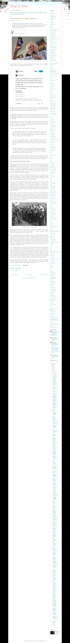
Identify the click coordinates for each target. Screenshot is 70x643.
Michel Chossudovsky (53, 192)
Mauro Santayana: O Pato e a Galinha (54, 583)
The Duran (52, 254)
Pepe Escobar (52, 217)
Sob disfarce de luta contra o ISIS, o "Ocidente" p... (54, 544)
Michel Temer (52, 194)
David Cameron (52, 80)
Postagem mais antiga (44, 274)
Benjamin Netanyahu (53, 55)
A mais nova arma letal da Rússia (54, 488)
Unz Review (52, 275)
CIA (51, 61)
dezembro (54, 372)
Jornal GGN (52, 166)
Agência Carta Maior (53, 327)
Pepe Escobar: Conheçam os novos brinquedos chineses (54, 571)
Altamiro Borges (54, 337)
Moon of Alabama (53, 195)
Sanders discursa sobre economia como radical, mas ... (54, 462)
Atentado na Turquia (53, 47)
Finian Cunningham (53, 125)
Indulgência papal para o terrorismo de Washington (54, 396)
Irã (50, 159)
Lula (51, 178)
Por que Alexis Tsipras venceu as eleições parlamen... (54, 379)
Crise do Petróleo (53, 75)
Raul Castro (52, 223)
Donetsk (51, 89)
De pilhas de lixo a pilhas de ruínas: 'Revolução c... (54, 567)
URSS (51, 268)
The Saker (52, 257)
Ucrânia (51, 271)
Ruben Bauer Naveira (53, 226)
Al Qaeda (51, 19)
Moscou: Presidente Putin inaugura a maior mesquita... (54, 418)
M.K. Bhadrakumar (53, 183)
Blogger (45, 640)
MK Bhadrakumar (53, 186)
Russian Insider (52, 323)
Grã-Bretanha (52, 142)
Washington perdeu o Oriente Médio (54, 400)
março (53, 624)
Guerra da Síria (52, 145)
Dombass (51, 86)
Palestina (51, 211)
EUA (51, 91)
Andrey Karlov (52, 33)
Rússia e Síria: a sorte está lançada (54, 575)
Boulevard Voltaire (53, 60)
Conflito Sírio (52, 69)
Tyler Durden (52, 266)
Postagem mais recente (14, 274)
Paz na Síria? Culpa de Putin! (54, 472)
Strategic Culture (53, 240)
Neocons (51, 200)
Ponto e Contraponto (55, 347)
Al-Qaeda (51, 22)
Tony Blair (51, 260)
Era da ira (51, 99)
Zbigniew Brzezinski (53, 290)
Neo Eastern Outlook (53, 198)
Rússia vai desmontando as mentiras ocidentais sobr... (54, 413)
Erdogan (51, 100)
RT (50, 307)
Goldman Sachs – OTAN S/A (54, 526)
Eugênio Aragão (52, 108)
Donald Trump (52, 88)
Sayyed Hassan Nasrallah (54, 231)
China (51, 66)
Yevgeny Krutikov (53, 289)
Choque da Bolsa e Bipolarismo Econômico (54, 609)
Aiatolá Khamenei (53, 18)
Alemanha (51, 25)
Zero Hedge (52, 314)
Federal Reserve (53, 122)
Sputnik (51, 236)
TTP (51, 250)
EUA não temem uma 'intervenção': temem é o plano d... (54, 523)
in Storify (17, 27)
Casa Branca (52, 64)
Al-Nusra (51, 21)
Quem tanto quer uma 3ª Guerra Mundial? (54, 444)
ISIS (51, 156)
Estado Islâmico (52, 105)
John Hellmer (52, 164)
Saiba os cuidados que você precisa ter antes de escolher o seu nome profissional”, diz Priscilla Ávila (55, 350)
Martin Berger (52, 189)
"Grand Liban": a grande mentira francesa (54, 558)
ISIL (51, 153)
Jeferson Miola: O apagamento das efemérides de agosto (54, 334)
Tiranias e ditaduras (54, 410)
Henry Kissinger (52, 147)
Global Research (53, 311)
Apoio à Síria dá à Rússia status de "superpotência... (54, 458)
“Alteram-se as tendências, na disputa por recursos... (54, 475)
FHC (51, 116)
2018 (52, 366)
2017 (52, 368)
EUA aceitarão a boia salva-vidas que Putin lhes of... (54, 427)
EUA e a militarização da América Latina (54, 540)
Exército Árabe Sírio (53, 113)
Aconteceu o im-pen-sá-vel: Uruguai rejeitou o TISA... (54, 439)
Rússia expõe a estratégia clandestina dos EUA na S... (54, 499)
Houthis (51, 152)
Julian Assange (52, 170)
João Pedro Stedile (53, 169)
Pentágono (52, 215)
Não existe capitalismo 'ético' (54, 502)
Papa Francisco (52, 212)
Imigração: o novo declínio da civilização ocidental (54, 562)
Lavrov (51, 175)
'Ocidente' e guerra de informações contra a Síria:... (54, 536)
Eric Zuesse (52, 102)
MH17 (51, 184)
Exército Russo (52, 111)
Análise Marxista (53, 36)
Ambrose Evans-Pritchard (54, 30)
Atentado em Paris (53, 46)
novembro (54, 373)
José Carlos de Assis (53, 167)
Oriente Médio (52, 208)
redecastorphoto (54, 360)
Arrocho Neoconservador (54, 38)
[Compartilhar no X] (25, 265)
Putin (51, 220)
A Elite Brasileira (53, 13)
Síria (51, 245)
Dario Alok (58, 631)
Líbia (51, 181)
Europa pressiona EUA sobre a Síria (54, 435)
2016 (52, 369)
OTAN (51, 206)
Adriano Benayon (53, 16)
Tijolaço (51, 302)
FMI (51, 117)
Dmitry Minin (52, 83)
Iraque (51, 158)
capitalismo (52, 295)
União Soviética (52, 274)
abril (53, 622)
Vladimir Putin (52, 279)
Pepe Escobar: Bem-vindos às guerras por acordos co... (54, 605)
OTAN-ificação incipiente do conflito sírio (54, 519)
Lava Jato (51, 173)
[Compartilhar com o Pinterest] (27, 265)
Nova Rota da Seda (53, 203)
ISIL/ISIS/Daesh (53, 155)
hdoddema (37, 640)
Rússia (51, 229)
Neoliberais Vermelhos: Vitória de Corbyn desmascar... (54, 453)
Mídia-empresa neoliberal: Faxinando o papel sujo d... (54, 601)
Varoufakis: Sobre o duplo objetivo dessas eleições (54, 480)
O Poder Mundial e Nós (54, 391)
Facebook (51, 119)
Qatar (51, 222)
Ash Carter (52, 41)
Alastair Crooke (52, 24)
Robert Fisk (52, 225)
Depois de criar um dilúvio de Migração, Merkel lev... (54, 511)
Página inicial (29, 274)
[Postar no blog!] (24, 265)
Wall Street (52, 281)
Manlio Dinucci (52, 187)
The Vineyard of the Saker (54, 258)
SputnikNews (52, 237)
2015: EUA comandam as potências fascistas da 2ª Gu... (54, 579)
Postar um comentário (14, 270)
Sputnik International (53, 317)
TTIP (51, 248)
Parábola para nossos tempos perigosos (54, 592)
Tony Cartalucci (52, 261)
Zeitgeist (51, 292)
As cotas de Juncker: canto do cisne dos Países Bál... (54, 492)
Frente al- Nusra (52, 127)
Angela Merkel (52, 35)
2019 (52, 365)
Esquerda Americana (53, 103)
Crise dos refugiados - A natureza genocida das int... (54, 554)
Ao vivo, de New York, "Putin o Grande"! (54, 423)
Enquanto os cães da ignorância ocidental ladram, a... (54, 597)
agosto (53, 621)
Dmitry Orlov (52, 85)
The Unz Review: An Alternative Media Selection (54, 319)
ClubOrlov (51, 67)
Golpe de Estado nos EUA (54, 139)
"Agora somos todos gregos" (54, 495)
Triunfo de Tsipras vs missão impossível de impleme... (54, 448)
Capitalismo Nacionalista (54, 63)
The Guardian (52, 255)
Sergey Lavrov (52, 234)
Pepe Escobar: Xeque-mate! (54, 394)
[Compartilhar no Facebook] (26, 265)
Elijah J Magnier (52, 97)
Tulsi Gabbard (52, 263)
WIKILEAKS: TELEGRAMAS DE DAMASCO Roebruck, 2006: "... (54, 530)
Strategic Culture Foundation (54, 242)
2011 (52, 625)
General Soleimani (53, 130)
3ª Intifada (52, 11)
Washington (52, 284)
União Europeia (52, 272)
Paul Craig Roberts (53, 214)
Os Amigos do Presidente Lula (54, 343)
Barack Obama (52, 50)
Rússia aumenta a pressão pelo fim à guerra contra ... (54, 468)
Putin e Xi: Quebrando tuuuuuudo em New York (54, 403)
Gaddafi (51, 128)
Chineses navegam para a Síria (54, 407)
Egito (51, 94)
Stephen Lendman (53, 239)
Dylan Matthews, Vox (17, 20)
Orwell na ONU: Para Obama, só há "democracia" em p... (54, 384)
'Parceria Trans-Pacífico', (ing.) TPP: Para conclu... (54, 515)
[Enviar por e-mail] (23, 265)
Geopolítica (52, 131)
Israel (51, 161)
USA (51, 269)
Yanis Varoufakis (53, 287)
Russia (51, 228)
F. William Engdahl (53, 114)
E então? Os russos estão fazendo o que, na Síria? (54, 484)
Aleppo (51, 27)
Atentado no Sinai (53, 49)
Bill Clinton (52, 58)
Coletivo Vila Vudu (23, 33)
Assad (51, 44)
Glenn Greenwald (53, 136)
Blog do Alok (19, 6)
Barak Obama (52, 52)
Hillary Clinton (52, 150)
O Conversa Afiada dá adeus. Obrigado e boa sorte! (54, 357)
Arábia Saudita (52, 39)
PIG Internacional (53, 209)
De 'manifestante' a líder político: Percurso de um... (54, 507)
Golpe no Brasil (52, 141)
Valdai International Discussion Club (53, 278)
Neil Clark (51, 197)
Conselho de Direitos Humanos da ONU (53, 71)
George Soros (52, 133)
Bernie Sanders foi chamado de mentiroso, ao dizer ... (54, 613)
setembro (54, 376)
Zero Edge (52, 293)
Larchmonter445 (52, 172)
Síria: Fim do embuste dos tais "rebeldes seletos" (54, 431)
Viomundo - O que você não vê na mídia (55, 332)
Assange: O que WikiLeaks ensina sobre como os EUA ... (54, 618)
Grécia (51, 144)
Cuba (51, 77)
